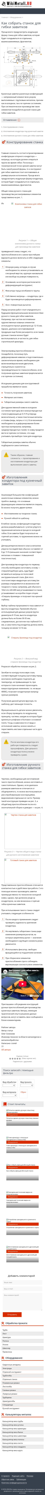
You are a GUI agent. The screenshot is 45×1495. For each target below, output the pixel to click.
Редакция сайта (18, 1476)
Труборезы (7, 1397)
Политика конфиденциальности (14, 1483)
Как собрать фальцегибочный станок (19, 1171)
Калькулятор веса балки (13, 1432)
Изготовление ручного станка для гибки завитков (22, 136)
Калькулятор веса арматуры (14, 1428)
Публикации (21, 1479)
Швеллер (6, 1348)
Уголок (5, 1344)
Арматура (7, 1337)
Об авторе (6, 1049)
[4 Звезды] (17, 1058)
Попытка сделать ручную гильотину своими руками (22, 1119)
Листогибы (7, 1386)
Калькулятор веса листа (13, 1443)
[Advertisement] (22, 48)
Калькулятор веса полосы (13, 1439)
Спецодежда (8, 1405)
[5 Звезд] (20, 1058)
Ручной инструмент (11, 1408)
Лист (5, 1333)
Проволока (7, 1352)
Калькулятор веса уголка (13, 1425)
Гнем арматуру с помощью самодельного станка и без (21, 1147)
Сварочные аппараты (12, 1365)
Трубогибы (7, 1375)
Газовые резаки (9, 1390)
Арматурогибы (9, 1401)
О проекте (5, 1476)
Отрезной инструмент (12, 1372)
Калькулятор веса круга (12, 1450)
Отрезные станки (10, 1379)
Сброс (23, 1092)
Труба (5, 1330)
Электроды (7, 1368)
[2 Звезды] (13, 1058)
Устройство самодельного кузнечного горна (22, 1227)
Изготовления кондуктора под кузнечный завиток (22, 131)
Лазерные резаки (10, 1394)
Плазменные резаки (11, 1383)
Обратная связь (7, 1479)
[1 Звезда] (10, 1058)
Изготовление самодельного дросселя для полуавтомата (21, 1256)
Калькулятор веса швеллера (14, 1436)
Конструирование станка (12, 127)
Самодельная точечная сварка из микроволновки (18, 1201)
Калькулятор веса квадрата (14, 1447)
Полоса (6, 1341)
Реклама (30, 1476)
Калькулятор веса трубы (13, 1421)
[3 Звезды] (15, 1058)
